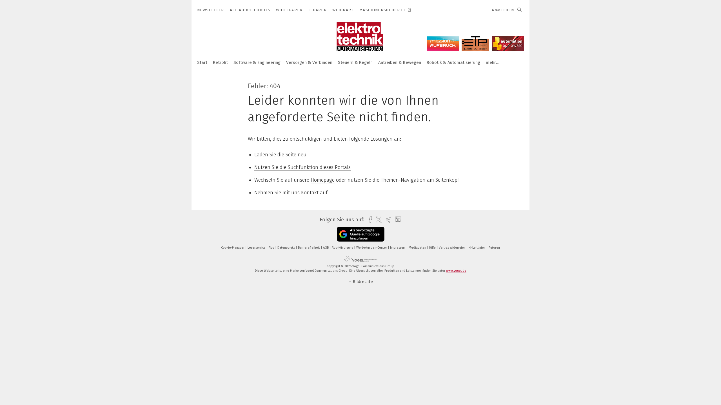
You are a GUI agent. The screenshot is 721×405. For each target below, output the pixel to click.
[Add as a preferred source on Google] (360, 234)
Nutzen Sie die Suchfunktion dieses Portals (302, 167)
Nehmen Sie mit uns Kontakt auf (291, 193)
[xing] (387, 219)
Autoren (494, 247)
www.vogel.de (456, 271)
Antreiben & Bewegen (399, 62)
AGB (326, 247)
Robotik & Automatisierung (453, 62)
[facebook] (369, 219)
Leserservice (257, 247)
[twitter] (377, 220)
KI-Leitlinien (477, 247)
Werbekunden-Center (372, 247)
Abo (272, 247)
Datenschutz (286, 247)
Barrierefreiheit (309, 247)
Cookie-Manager (233, 247)
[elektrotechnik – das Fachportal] (202, 62)
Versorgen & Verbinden (309, 62)
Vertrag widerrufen (452, 247)
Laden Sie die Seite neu (280, 155)
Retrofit (220, 62)
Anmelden (503, 10)
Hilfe (433, 247)
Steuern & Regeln (355, 62)
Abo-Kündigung (343, 247)
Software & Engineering (257, 62)
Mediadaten (418, 247)
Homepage (323, 180)
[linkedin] (397, 219)
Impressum (398, 247)
